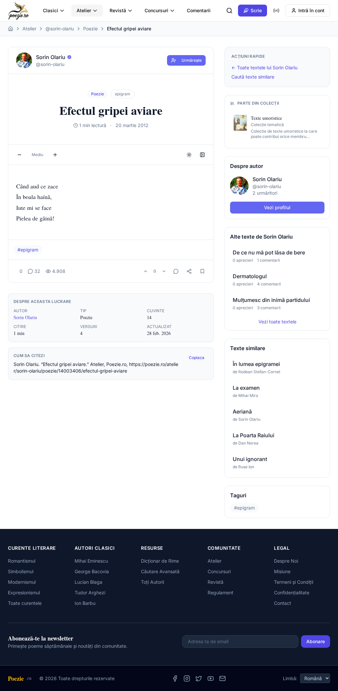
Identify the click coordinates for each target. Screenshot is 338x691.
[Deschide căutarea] (229, 10)
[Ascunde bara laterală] (202, 155)
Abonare (315, 641)
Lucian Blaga (88, 582)
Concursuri (156, 10)
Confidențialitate (291, 592)
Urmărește (192, 60)
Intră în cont (311, 10)
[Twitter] (198, 678)
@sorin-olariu (60, 28)
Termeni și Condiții (293, 582)
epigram (122, 93)
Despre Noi (286, 561)
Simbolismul (20, 571)
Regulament (220, 592)
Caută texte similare (252, 77)
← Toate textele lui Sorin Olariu (264, 67)
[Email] (222, 678)
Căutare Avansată (160, 571)
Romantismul (21, 561)
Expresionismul (24, 592)
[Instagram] (187, 678)
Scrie (256, 10)
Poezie (90, 28)
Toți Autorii (152, 582)
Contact (282, 603)
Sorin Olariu (25, 317)
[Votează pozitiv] (145, 271)
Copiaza (196, 357)
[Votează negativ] (164, 271)
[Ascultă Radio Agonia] (276, 10)
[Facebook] (175, 678)
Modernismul (22, 582)
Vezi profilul (277, 207)
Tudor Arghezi (90, 592)
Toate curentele (25, 603)
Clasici (50, 10)
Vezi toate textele (277, 321)
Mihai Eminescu (91, 561)
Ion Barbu (85, 603)
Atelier (84, 10)
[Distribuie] (189, 271)
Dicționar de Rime (160, 561)
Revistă (118, 10)
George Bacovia (92, 571)
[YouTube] (210, 678)
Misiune (282, 571)
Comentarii (199, 10)
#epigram (27, 249)
